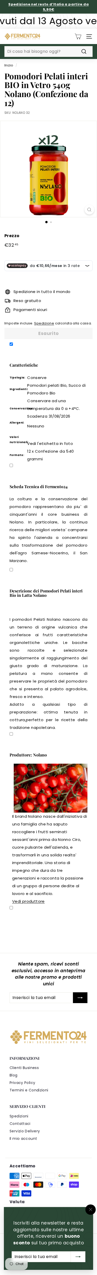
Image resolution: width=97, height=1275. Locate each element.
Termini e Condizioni (29, 1090)
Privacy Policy (22, 1082)
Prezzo (11, 236)
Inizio (8, 65)
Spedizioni (19, 1116)
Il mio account (23, 1138)
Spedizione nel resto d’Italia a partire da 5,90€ (48, 7)
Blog (14, 1075)
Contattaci (20, 1123)
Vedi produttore (28, 901)
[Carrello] (78, 36)
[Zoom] (89, 209)
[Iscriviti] (78, 1256)
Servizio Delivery (25, 1131)
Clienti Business (24, 1067)
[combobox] (48, 51)
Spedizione (44, 323)
